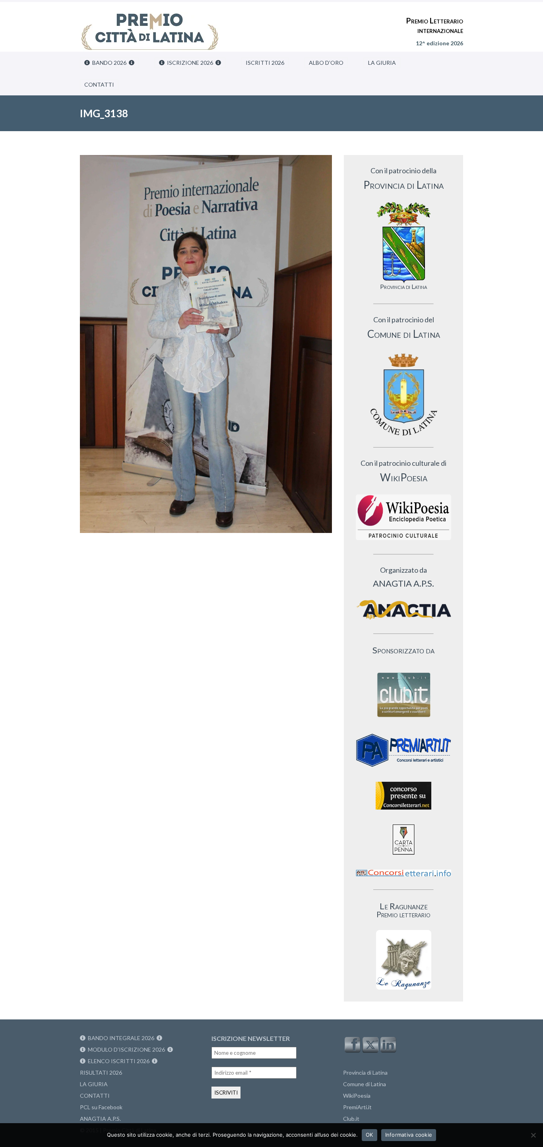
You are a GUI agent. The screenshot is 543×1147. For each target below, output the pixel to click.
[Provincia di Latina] (403, 242)
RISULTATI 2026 (101, 1072)
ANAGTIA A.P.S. (100, 1118)
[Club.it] (403, 694)
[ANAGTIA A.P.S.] (403, 610)
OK (369, 1135)
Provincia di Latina (365, 1072)
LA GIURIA (382, 62)
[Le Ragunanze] (403, 960)
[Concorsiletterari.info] (403, 878)
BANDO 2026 (109, 62)
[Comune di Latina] (403, 395)
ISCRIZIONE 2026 (190, 62)
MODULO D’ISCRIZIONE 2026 (126, 1049)
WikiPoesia (356, 1095)
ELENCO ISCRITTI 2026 (118, 1061)
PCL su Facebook (101, 1107)
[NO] (533, 1135)
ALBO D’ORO (326, 62)
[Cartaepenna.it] (403, 857)
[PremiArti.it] (403, 769)
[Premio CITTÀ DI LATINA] (150, 24)
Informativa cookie (408, 1135)
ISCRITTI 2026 (265, 62)
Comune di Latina (364, 1084)
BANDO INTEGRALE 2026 (121, 1038)
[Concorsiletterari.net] (403, 811)
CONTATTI (99, 84)
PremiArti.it (357, 1107)
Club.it (351, 1118)
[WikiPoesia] (403, 517)
